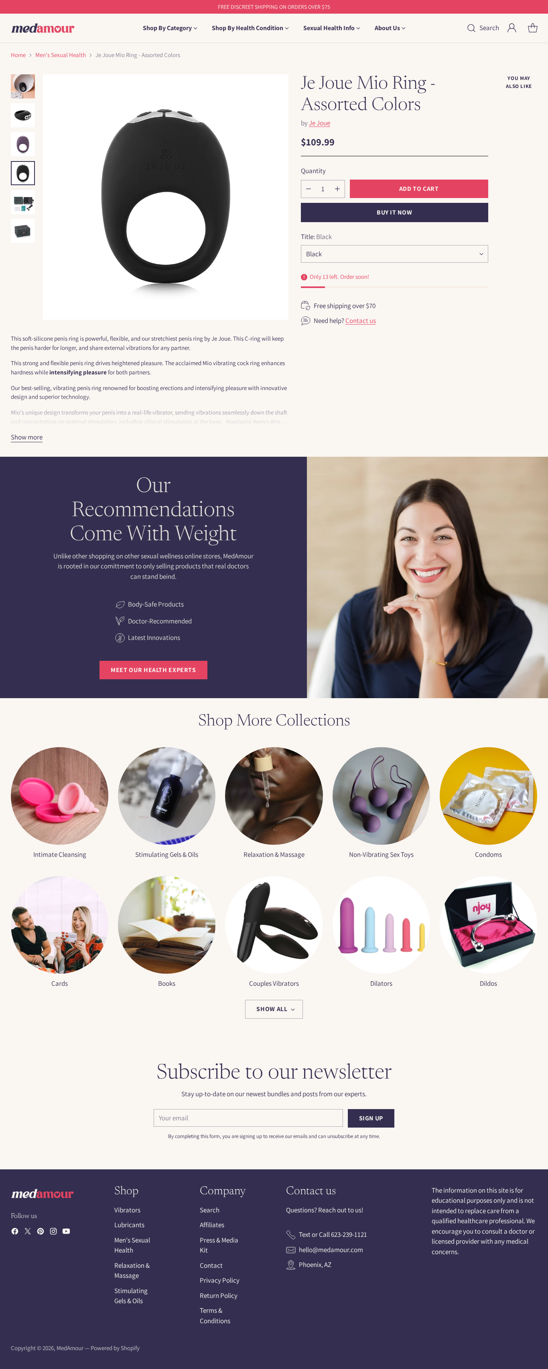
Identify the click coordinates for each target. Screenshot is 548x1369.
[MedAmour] (43, 28)
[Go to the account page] (512, 28)
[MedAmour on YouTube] (66, 1232)
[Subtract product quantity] (308, 188)
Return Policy (218, 1295)
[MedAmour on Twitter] (27, 1232)
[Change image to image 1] (23, 86)
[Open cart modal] (532, 28)
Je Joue (319, 122)
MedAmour (70, 1348)
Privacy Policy (219, 1280)
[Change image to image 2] (23, 115)
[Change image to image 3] (23, 144)
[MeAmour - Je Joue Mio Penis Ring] (165, 197)
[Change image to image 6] (23, 231)
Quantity (313, 170)
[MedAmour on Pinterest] (40, 1232)
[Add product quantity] (337, 188)
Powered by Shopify (115, 1348)
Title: (316, 236)
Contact (211, 1265)
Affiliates (212, 1224)
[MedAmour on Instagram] (53, 1232)
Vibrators (127, 1210)
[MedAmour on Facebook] (15, 1232)
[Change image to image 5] (23, 202)
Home (18, 55)
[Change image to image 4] (23, 173)
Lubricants (129, 1224)
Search (209, 1210)
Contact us (360, 320)
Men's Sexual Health (60, 55)
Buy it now (394, 212)
